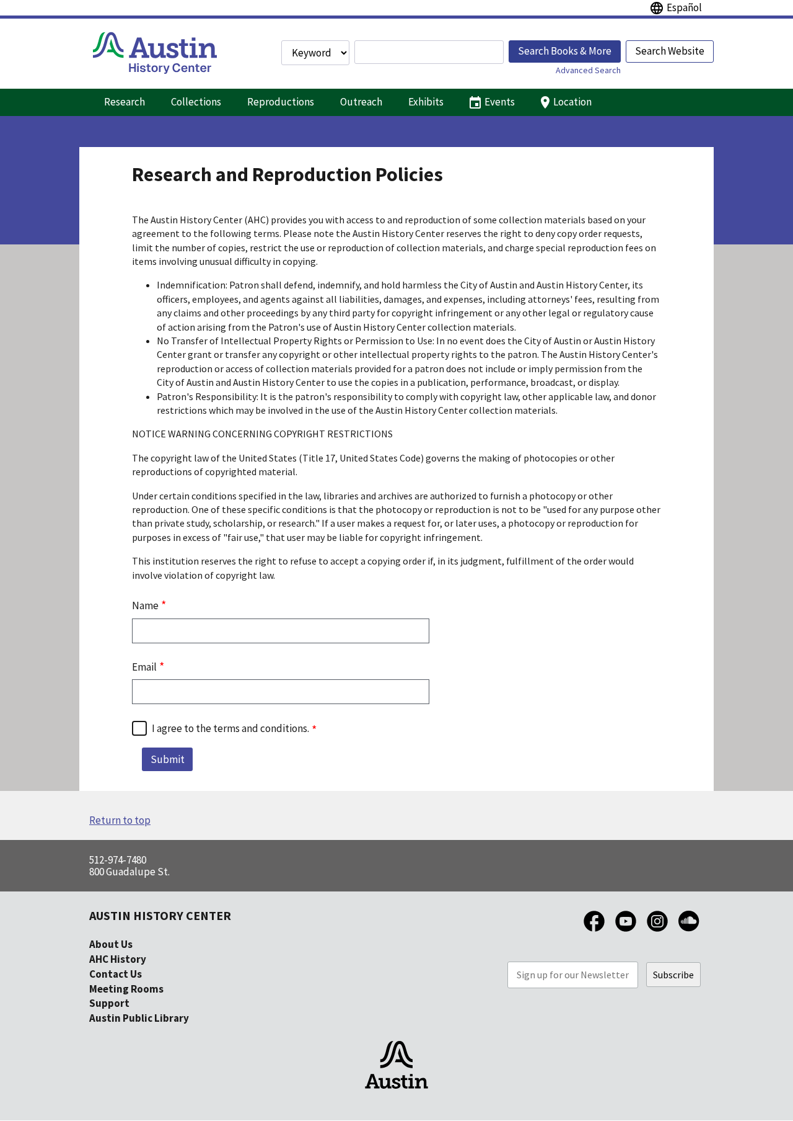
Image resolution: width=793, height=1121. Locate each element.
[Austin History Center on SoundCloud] (689, 932)
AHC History (117, 959)
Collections (196, 102)
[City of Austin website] (396, 1100)
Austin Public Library (139, 1018)
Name (145, 605)
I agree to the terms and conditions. (230, 728)
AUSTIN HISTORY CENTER (160, 915)
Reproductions (280, 102)
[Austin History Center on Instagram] (657, 932)
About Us (111, 944)
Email (144, 667)
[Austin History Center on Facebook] (594, 932)
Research (124, 102)
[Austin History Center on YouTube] (626, 932)
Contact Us (115, 974)
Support (109, 1003)
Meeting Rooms (126, 989)
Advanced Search (588, 70)
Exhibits (426, 102)
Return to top (120, 820)
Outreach (361, 102)
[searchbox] (429, 52)
